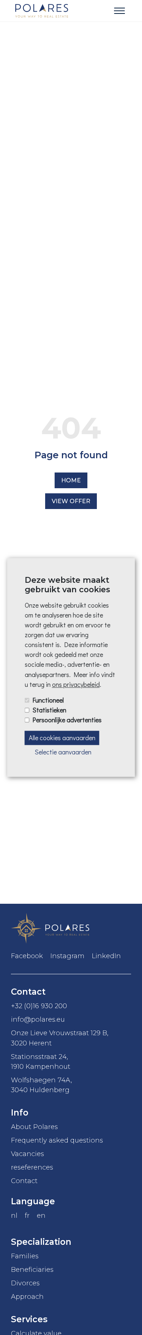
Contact (24, 1181)
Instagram (67, 956)
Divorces (25, 1283)
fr (27, 1215)
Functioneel (48, 700)
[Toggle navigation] (119, 11)
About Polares (34, 1126)
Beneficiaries (32, 1269)
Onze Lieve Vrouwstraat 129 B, (60, 1038)
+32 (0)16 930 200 (39, 1006)
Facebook (27, 956)
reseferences (32, 1167)
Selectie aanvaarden (63, 752)
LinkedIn (106, 956)
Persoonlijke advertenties (67, 719)
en (41, 1215)
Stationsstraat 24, (40, 1061)
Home (71, 480)
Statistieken (49, 709)
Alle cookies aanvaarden (62, 737)
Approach (27, 1296)
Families (25, 1256)
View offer (71, 501)
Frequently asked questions (57, 1140)
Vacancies (27, 1154)
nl (14, 1215)
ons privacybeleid (76, 684)
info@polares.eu (38, 1019)
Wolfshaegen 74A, (41, 1085)
